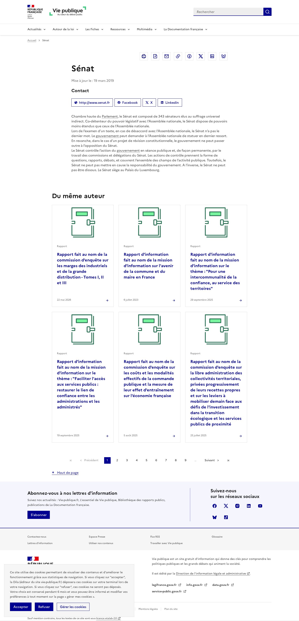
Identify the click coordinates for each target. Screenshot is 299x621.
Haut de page (67, 472)
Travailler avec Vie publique (166, 543)
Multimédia (144, 29)
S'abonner (39, 514)
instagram (237, 506)
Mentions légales (148, 609)
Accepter (20, 606)
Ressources (117, 29)
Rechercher (267, 12)
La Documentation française (183, 29)
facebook (215, 506)
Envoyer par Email (167, 56)
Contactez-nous (36, 537)
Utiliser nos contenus (101, 543)
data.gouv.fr (221, 585)
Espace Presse (97, 537)
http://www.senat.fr (92, 103)
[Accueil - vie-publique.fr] (67, 11)
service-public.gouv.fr (167, 591)
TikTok (226, 517)
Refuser (44, 606)
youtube (260, 506)
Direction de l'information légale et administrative (211, 573)
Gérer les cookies (73, 606)
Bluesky (215, 517)
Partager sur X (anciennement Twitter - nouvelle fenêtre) (201, 56)
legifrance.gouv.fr (164, 585)
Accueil (31, 40)
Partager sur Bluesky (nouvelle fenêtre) (223, 56)
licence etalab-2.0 (106, 618)
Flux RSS (155, 537)
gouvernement (107, 135)
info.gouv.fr (194, 585)
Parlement (110, 116)
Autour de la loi (63, 29)
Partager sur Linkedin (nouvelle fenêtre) (212, 56)
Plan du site (171, 609)
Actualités (34, 29)
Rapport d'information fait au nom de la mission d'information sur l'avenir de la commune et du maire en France (148, 265)
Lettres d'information (39, 543)
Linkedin (171, 103)
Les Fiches (92, 29)
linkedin (249, 506)
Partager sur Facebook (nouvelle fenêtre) (189, 56)
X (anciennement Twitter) (226, 506)
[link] (71, 460)
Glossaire (217, 537)
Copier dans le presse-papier (178, 56)
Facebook (129, 103)
